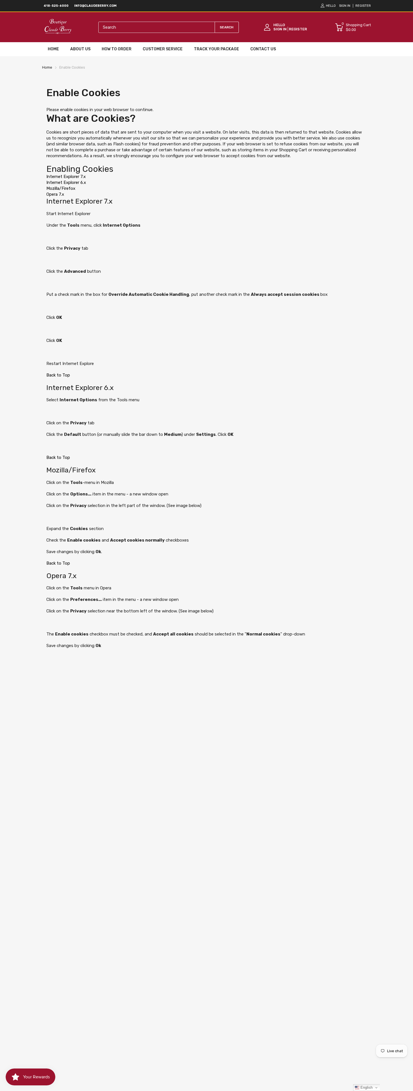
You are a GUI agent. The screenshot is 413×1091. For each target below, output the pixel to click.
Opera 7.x (55, 194)
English (366, 1087)
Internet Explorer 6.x (66, 182)
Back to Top (58, 375)
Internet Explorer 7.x (66, 176)
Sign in (344, 6)
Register (363, 6)
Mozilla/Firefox (60, 188)
